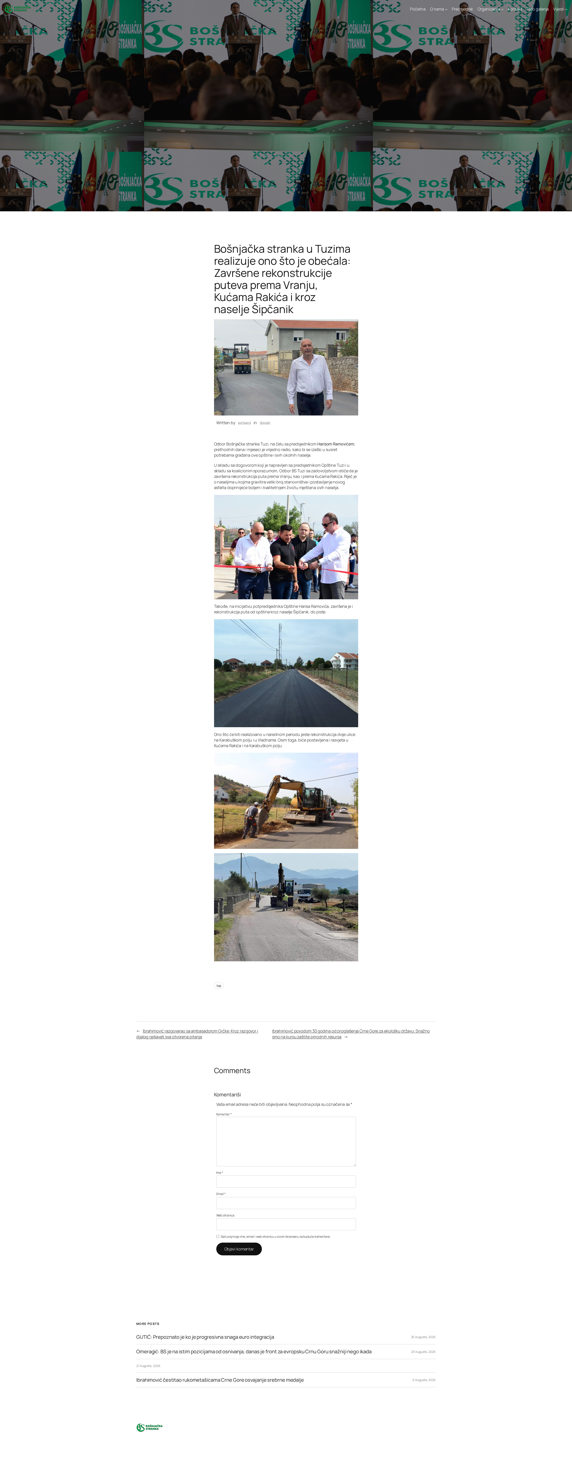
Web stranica (225, 1215)
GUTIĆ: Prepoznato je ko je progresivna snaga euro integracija (205, 1337)
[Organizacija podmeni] (502, 9)
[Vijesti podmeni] (566, 9)
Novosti (265, 422)
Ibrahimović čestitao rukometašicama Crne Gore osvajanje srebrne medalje (220, 1380)
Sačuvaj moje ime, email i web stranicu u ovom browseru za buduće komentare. (275, 1236)
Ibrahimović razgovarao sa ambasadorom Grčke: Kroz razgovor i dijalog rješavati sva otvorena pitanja (197, 1033)
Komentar (224, 1114)
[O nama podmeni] (446, 9)
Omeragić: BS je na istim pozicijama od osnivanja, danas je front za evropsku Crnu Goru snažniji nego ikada (253, 1351)
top (219, 985)
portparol (244, 422)
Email (221, 1194)
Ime (219, 1172)
